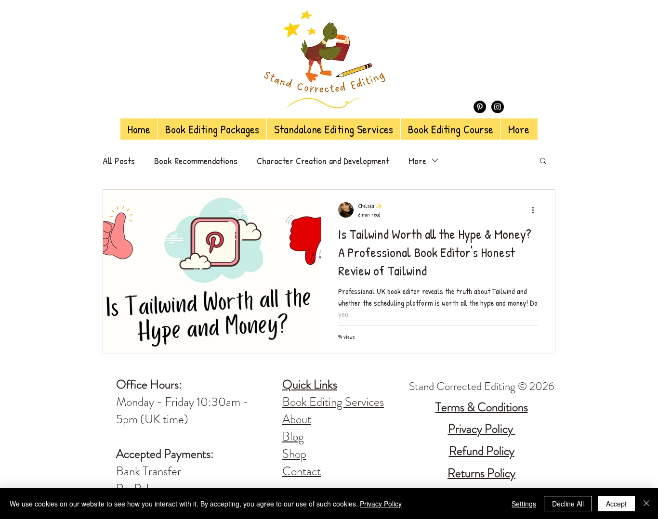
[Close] (646, 503)
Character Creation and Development (323, 161)
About (296, 419)
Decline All (568, 503)
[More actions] (536, 210)
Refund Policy (481, 451)
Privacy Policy (381, 503)
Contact (301, 471)
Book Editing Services (333, 402)
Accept (616, 503)
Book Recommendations (195, 161)
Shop (294, 454)
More (417, 161)
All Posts (119, 161)
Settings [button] (524, 503)
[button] (543, 161)
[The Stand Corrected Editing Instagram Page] (497, 107)
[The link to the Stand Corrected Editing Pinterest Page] (480, 107)
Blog (293, 436)
